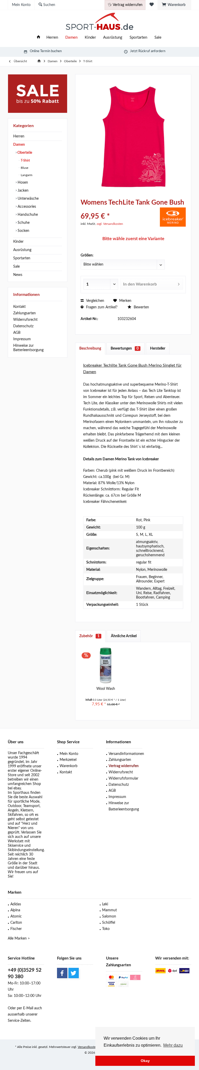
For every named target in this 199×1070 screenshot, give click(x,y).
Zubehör (89, 636)
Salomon (109, 916)
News (17, 275)
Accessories (26, 207)
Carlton (16, 923)
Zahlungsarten (24, 313)
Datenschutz (23, 326)
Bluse (24, 167)
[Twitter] (73, 973)
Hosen (22, 182)
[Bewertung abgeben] (120, 209)
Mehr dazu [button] (173, 1045)
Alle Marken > (19, 938)
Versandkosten (88, 1046)
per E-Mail (25, 1008)
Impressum (22, 339)
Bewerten (141, 307)
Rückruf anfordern (151, 51)
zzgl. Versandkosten (110, 223)
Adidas (15, 904)
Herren (18, 136)
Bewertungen (125, 348)
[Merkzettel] (152, 5)
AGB (16, 333)
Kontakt (19, 307)
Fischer (16, 929)
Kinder (18, 242)
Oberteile (24, 153)
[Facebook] (62, 973)
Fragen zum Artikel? (101, 307)
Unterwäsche (28, 198)
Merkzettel (68, 760)
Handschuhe (27, 215)
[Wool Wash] (106, 665)
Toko (106, 929)
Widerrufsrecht (25, 320)
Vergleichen (94, 301)
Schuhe (23, 223)
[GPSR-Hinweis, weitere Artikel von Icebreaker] (173, 217)
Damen (19, 145)
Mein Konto (69, 754)
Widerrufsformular (123, 778)
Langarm (26, 175)
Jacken (23, 190)
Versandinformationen (125, 754)
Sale (16, 266)
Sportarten (21, 258)
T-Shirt (25, 160)
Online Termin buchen (46, 51)
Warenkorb (68, 766)
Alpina (15, 910)
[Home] (38, 37)
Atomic (16, 916)
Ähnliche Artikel (124, 636)
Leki (105, 904)
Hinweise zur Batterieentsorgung (28, 348)
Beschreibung (90, 348)
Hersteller (157, 348)
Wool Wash (105, 689)
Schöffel (108, 923)
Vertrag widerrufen (124, 766)
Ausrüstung (22, 250)
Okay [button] (145, 1061)
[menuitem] (174, 5)
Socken (23, 231)
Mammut (109, 910)
